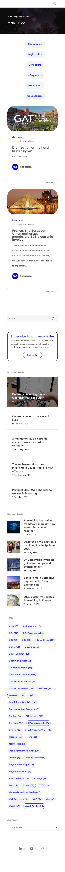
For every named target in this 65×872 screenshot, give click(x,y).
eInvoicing (34, 85)
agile (13, 626)
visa (50, 799)
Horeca (15, 736)
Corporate (35, 64)
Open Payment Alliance (24, 750)
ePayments (34, 75)
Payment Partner (20, 771)
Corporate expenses (22, 681)
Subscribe (32, 355)
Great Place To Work (38, 730)
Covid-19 (44, 688)
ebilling (15, 716)
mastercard (17, 743)
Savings (40, 778)
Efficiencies (34, 716)
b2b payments (33, 633)
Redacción (26, 166)
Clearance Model (20, 667)
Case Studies (34, 95)
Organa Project (35, 757)
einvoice (16, 723)
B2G (26, 640)
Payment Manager (21, 764)
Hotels (32, 736)
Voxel (14, 806)
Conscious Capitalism (22, 674)
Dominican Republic (22, 702)
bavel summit (19, 653)
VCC (36, 799)
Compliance (35, 43)
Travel (28, 785)
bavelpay (32, 646)
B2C (13, 640)
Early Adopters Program (24, 709)
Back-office (45, 640)
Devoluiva (16, 695)
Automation (32, 626)
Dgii (32, 695)
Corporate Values (21, 688)
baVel (14, 646)
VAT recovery (18, 799)
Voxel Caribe (34, 806)
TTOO (44, 785)
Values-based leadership (25, 792)
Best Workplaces (20, 660)
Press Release (19, 778)
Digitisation (35, 54)
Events (14, 730)
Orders (14, 757)
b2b (13, 633)
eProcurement (38, 723)
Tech (13, 785)
